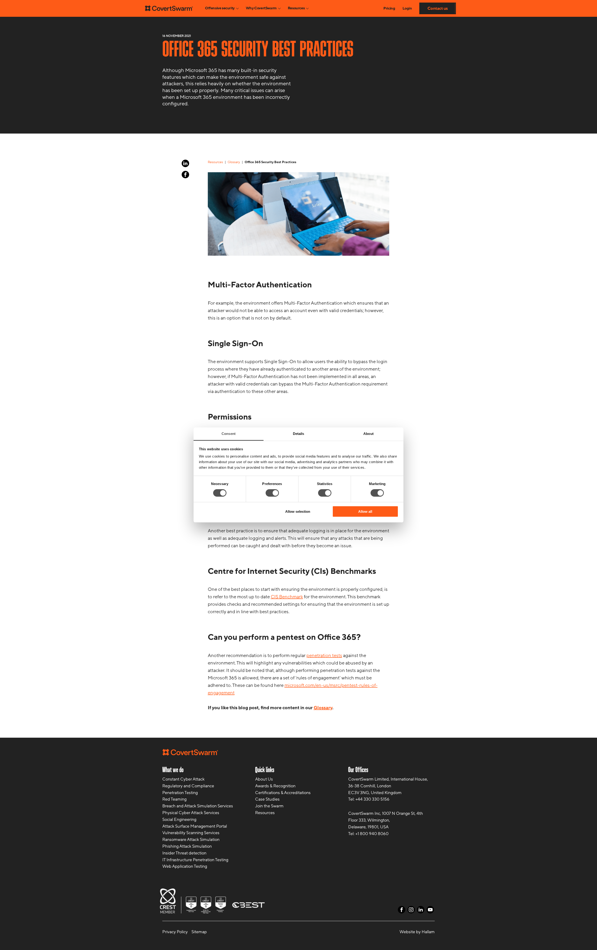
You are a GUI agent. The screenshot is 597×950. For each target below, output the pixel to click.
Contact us (437, 8)
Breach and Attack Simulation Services (197, 806)
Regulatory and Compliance (188, 785)
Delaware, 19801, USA (368, 827)
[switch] (272, 493)
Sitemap (199, 932)
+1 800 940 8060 (372, 833)
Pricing (389, 8)
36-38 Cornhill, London (369, 785)
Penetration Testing (180, 792)
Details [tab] (298, 434)
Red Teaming (174, 799)
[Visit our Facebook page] (185, 174)
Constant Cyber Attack (183, 779)
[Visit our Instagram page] (411, 909)
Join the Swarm (269, 806)
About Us (264, 779)
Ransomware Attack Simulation (190, 839)
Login (407, 8)
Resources (265, 813)
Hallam (428, 932)
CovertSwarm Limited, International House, (388, 779)
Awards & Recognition (275, 785)
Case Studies (267, 799)
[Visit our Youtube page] (430, 909)
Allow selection (297, 511)
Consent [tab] (229, 434)
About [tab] (368, 434)
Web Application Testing (184, 866)
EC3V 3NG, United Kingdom (375, 792)
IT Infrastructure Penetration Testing (195, 859)
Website (407, 932)
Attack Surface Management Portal (194, 826)
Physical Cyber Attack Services (190, 813)
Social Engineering (179, 819)
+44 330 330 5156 (372, 799)
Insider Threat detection (184, 853)
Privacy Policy (175, 932)
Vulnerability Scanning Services (190, 833)
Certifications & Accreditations (283, 792)
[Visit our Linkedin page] (185, 163)
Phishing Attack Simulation (187, 846)
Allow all (365, 511)
